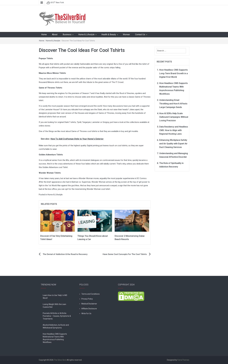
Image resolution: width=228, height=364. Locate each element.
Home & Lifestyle (86, 34)
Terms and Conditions (90, 294)
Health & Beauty (108, 34)
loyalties (99, 97)
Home (44, 34)
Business (67, 34)
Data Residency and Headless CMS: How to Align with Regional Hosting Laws (173, 130)
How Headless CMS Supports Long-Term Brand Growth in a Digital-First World (173, 73)
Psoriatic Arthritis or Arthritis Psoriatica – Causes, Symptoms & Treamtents (57, 316)
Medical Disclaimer (89, 304)
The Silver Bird (60, 360)
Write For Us (86, 313)
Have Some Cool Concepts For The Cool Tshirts (125, 254)
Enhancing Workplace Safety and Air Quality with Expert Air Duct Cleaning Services (173, 143)
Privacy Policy (87, 299)
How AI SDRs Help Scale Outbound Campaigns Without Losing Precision (173, 117)
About (54, 34)
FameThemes (183, 360)
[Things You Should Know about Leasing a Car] (94, 220)
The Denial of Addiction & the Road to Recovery (65, 254)
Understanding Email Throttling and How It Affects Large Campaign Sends (173, 103)
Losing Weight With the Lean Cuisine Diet (54, 305)
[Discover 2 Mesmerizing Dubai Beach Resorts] (132, 220)
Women (126, 34)
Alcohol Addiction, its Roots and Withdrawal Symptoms (56, 326)
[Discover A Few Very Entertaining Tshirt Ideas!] (57, 220)
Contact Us (140, 34)
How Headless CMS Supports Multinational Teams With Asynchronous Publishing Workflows (55, 338)
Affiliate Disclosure (89, 309)
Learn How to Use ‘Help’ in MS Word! (55, 296)
